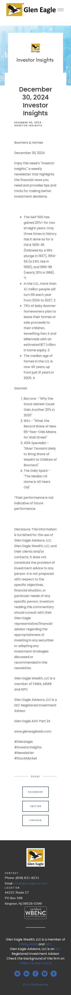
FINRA (23, 944)
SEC (58, 949)
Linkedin (35, 820)
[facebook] (35, 973)
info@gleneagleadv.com (30, 883)
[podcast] (53, 973)
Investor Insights (28, 125)
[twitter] (17, 973)
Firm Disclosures (35, 984)
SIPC (48, 944)
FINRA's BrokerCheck (35, 963)
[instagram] (44, 973)
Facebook (35, 792)
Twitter (35, 806)
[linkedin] (26, 973)
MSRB (33, 944)
